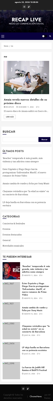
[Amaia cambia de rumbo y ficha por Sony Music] (11, 310)
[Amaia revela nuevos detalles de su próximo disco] (26, 77)
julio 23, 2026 (29, 354)
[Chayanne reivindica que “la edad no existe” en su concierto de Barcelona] (11, 330)
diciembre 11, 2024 (26, 107)
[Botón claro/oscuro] (44, 36)
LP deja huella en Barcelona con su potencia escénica (35, 349)
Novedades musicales (13, 245)
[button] (2, 36)
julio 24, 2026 (29, 335)
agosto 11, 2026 (30, 276)
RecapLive (10, 107)
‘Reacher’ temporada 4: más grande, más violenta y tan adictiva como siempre (36, 269)
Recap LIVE (26, 19)
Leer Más (10, 117)
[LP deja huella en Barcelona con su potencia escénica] (11, 350)
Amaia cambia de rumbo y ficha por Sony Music (26, 183)
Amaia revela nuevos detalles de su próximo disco (25, 101)
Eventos (6, 229)
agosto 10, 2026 (30, 298)
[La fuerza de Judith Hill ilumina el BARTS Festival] (11, 370)
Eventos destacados (12, 234)
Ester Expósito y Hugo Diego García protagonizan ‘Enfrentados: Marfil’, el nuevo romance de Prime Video (24, 172)
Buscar (9, 131)
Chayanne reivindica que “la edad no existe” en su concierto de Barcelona (36, 329)
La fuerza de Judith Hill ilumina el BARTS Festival (34, 369)
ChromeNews (36, 396)
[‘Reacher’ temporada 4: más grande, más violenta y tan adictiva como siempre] (11, 271)
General (6, 240)
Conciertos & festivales (14, 223)
